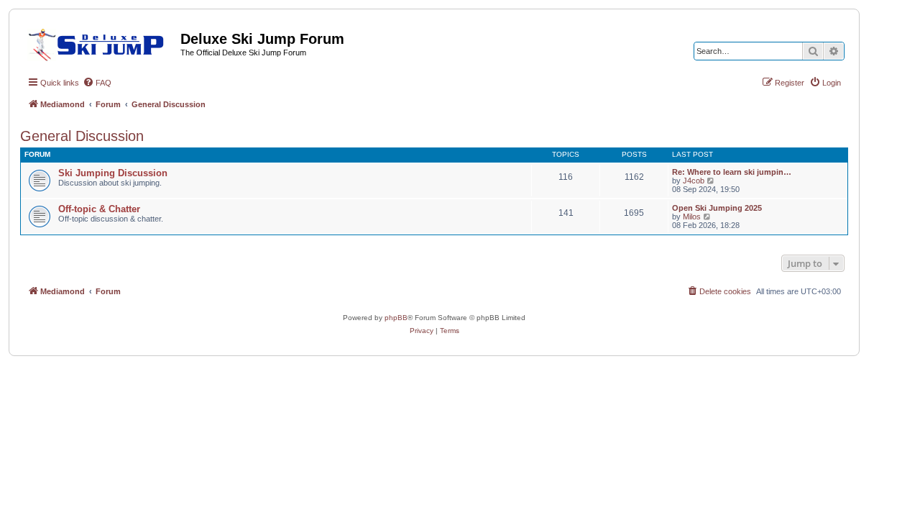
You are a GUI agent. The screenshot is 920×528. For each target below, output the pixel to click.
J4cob (693, 180)
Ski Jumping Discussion (112, 173)
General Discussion (82, 136)
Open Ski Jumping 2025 (717, 208)
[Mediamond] (100, 42)
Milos (692, 216)
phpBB (396, 318)
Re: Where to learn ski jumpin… (731, 172)
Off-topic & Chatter (99, 209)
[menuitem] (97, 82)
